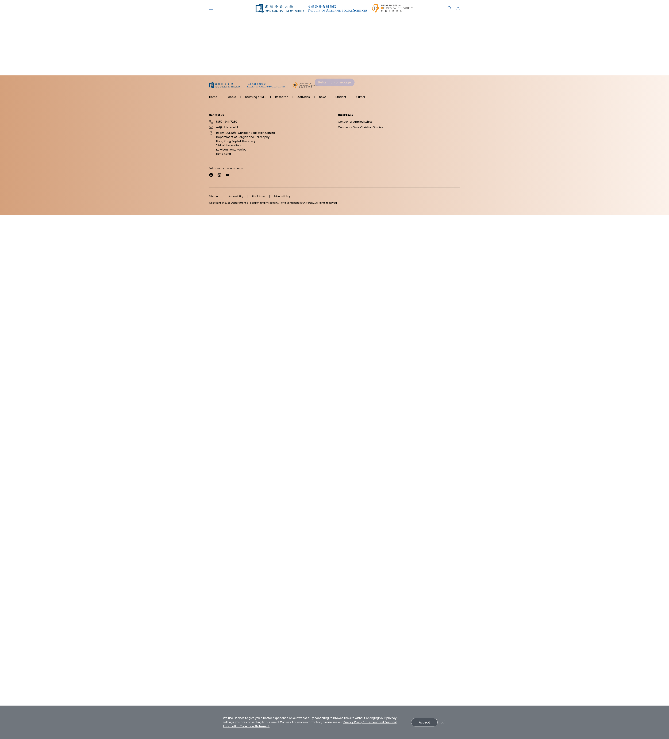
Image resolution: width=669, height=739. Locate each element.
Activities (303, 97)
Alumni (360, 97)
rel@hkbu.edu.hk (227, 127)
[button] (458, 8)
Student (341, 97)
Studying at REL (255, 97)
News (322, 97)
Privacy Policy (282, 196)
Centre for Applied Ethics (355, 122)
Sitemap (214, 196)
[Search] (449, 8)
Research (281, 97)
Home (213, 97)
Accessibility (235, 196)
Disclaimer (258, 196)
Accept (424, 722)
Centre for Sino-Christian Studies (360, 127)
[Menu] (211, 8)
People (231, 97)
